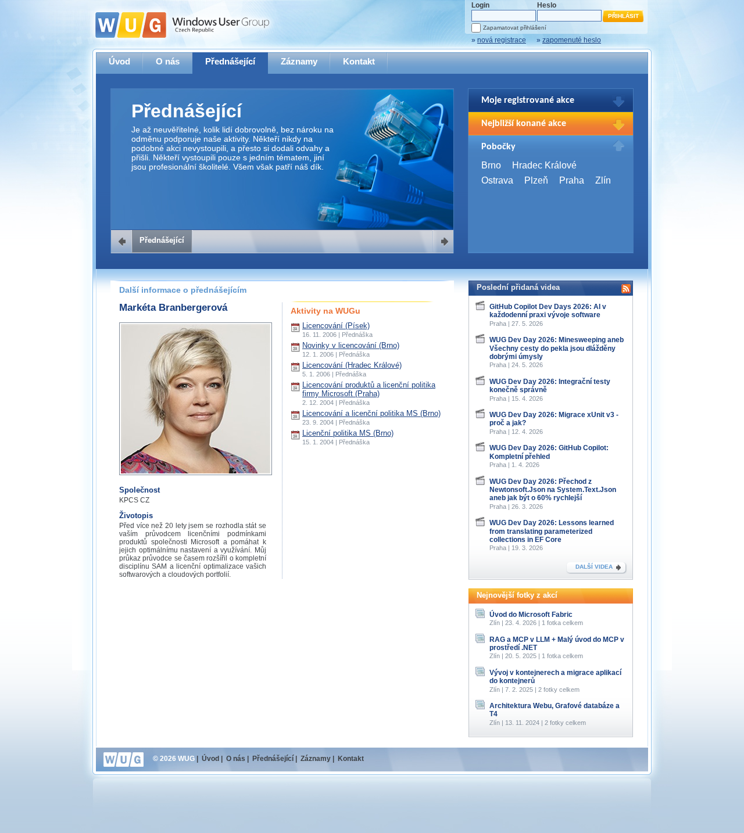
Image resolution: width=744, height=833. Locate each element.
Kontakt (359, 61)
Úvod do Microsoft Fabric (531, 615)
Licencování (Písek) (336, 325)
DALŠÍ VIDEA (594, 566)
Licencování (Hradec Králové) (352, 365)
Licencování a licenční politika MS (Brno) (371, 413)
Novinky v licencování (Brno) (350, 345)
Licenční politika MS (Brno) (348, 433)
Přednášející (230, 61)
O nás (168, 61)
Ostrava (497, 180)
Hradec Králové (544, 165)
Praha (571, 180)
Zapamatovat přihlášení (514, 27)
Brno (491, 165)
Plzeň (536, 180)
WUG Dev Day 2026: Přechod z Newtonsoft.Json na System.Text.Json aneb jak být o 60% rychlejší (552, 489)
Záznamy (299, 61)
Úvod (119, 61)
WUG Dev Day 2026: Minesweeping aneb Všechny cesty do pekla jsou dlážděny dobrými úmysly (556, 348)
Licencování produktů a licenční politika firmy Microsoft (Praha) (368, 389)
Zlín (603, 180)
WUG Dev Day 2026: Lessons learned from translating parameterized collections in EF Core (551, 531)
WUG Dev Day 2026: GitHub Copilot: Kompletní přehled (549, 452)
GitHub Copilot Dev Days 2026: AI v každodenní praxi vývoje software (547, 311)
